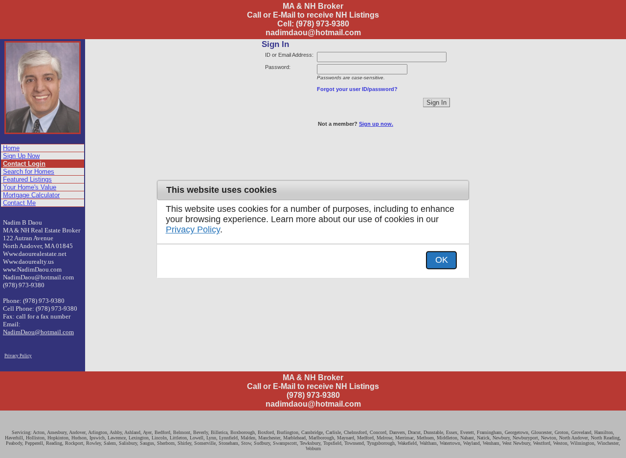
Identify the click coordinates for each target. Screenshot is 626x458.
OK (441, 260)
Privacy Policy (193, 230)
